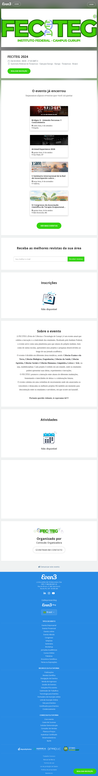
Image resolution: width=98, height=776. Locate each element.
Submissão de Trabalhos (49, 691)
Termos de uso (49, 763)
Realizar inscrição (19, 71)
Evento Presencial (49, 628)
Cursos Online (49, 653)
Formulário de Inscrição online (49, 697)
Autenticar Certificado (49, 735)
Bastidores (49, 773)
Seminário (49, 644)
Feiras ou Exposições (49, 662)
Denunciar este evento (50, 567)
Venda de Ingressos (49, 681)
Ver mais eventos (49, 226)
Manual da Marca (49, 760)
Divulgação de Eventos (49, 678)
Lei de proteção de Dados (49, 766)
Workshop (49, 647)
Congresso (49, 638)
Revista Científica (49, 675)
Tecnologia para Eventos (49, 694)
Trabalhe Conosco (49, 756)
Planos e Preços (49, 731)
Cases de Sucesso (49, 722)
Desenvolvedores (49, 738)
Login (17, 4)
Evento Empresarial (49, 625)
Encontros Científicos (49, 659)
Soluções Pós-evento (49, 688)
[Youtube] (53, 594)
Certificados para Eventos (49, 706)
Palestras (49, 656)
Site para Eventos (49, 703)
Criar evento (49, 719)
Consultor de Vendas (49, 728)
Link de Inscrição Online (49, 700)
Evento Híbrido (49, 634)
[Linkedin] (44, 594)
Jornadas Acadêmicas (49, 650)
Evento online (49, 631)
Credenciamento (49, 709)
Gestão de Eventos (49, 685)
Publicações (49, 672)
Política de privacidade (49, 770)
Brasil (49, 612)
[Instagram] (49, 594)
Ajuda (49, 741)
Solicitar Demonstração (49, 725)
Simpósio (49, 641)
